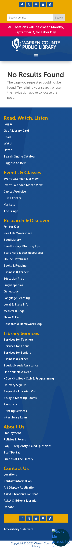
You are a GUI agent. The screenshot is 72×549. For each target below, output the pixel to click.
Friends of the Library (18, 459)
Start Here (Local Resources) (23, 252)
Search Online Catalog (19, 156)
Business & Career (16, 359)
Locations (10, 474)
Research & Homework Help (23, 324)
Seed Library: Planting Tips (22, 246)
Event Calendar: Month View (23, 185)
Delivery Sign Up (15, 385)
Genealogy (11, 291)
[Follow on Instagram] (36, 4)
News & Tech (12, 317)
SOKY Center (12, 198)
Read (7, 137)
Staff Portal (12, 452)
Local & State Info (16, 304)
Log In (8, 124)
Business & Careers (17, 272)
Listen (8, 150)
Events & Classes (22, 172)
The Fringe (11, 211)
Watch (8, 143)
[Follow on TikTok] (50, 4)
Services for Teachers (19, 339)
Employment (12, 433)
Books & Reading (15, 265)
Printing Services (15, 411)
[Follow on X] (29, 4)
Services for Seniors (17, 352)
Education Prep (14, 278)
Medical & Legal (15, 311)
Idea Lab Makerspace (18, 233)
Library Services (21, 333)
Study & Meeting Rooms (20, 398)
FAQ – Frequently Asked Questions (28, 446)
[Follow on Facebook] (22, 4)
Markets (9, 204)
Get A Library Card (16, 130)
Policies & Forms (15, 439)
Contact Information (18, 481)
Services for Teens (16, 346)
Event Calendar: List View (21, 178)
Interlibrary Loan (15, 417)
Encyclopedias (13, 285)
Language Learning (17, 298)
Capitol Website (15, 191)
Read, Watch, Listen (26, 118)
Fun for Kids (12, 226)
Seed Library (12, 239)
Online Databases (16, 259)
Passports (10, 404)
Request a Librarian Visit (20, 391)
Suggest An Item (15, 163)
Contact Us (16, 468)
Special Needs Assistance (21, 365)
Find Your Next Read (17, 372)
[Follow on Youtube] (43, 4)
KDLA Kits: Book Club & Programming (29, 378)
